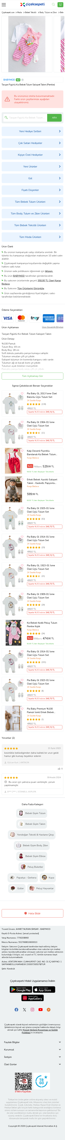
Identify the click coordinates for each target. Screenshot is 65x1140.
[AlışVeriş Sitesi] (60, 4)
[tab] (32, 1042)
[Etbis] (23, 1082)
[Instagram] (32, 1009)
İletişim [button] (8, 1057)
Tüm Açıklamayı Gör (32, 376)
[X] (24, 1009)
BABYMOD (9, 79)
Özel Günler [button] (10, 1064)
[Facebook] (16, 1009)
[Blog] (48, 1009)
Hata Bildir (34, 913)
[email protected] (31, 933)
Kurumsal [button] (9, 1049)
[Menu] (4, 5)
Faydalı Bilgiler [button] (12, 1042)
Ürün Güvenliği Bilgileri (52, 327)
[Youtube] (40, 1009)
